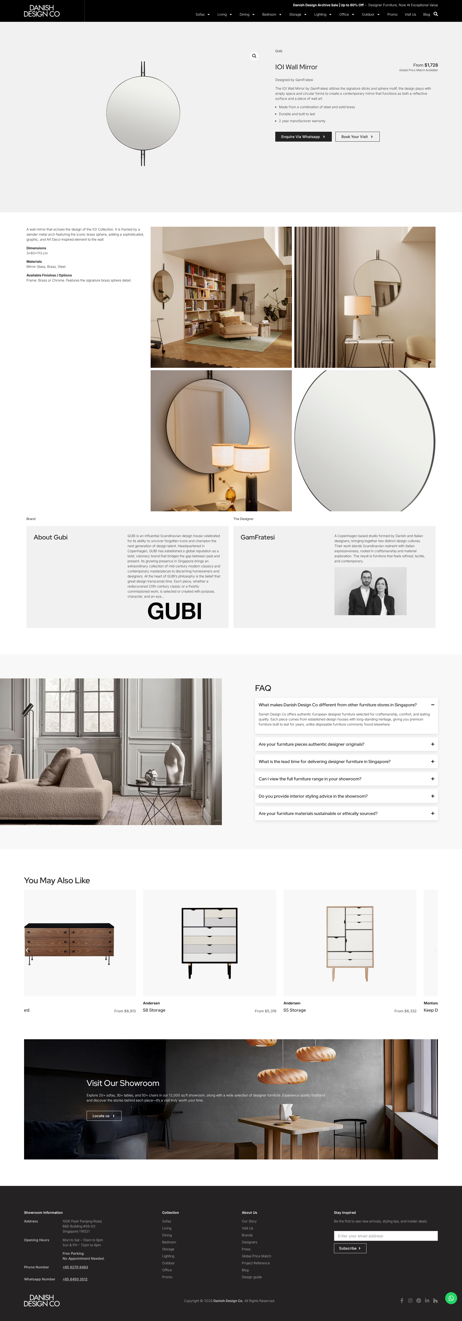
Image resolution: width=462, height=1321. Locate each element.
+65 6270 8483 (75, 1267)
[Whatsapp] (451, 1298)
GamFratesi (258, 537)
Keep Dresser (318, 1010)
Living (222, 14)
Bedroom (269, 14)
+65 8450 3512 (75, 1279)
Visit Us (410, 14)
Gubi (278, 51)
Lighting (320, 14)
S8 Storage (35, 1010)
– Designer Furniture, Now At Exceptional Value (365, 5)
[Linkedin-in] (427, 1300)
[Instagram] (410, 1300)
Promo (392, 14)
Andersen (32, 1003)
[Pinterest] (418, 1300)
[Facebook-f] (401, 1300)
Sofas (200, 14)
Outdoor (368, 14)
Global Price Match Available (418, 70)
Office (344, 14)
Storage (295, 14)
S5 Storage (175, 1010)
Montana (313, 1003)
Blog (426, 14)
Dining (244, 14)
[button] (254, 56)
